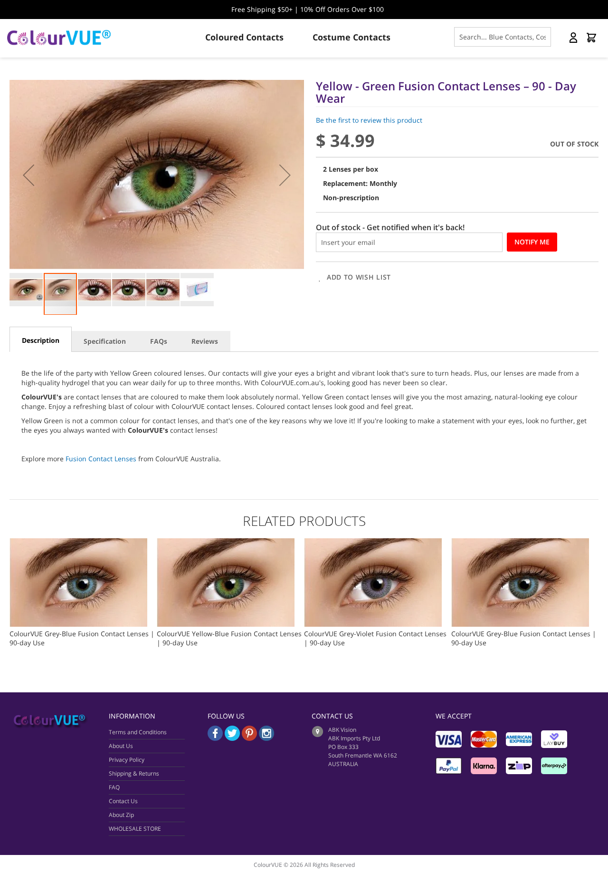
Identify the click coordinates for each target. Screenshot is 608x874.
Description (40, 340)
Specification (105, 341)
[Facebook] (215, 738)
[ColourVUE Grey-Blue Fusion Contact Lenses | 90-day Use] (78, 542)
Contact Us (123, 801)
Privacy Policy (126, 760)
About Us (121, 746)
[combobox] (502, 37)
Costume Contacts (351, 37)
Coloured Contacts (244, 37)
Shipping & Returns (134, 773)
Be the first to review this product (369, 120)
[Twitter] (232, 738)
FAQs (158, 341)
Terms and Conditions (138, 732)
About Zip (121, 815)
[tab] (41, 339)
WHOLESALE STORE (135, 829)
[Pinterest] (250, 738)
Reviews (204, 341)
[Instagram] (266, 738)
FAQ (114, 787)
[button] (29, 175)
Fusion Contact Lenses (101, 458)
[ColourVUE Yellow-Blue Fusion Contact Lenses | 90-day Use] (225, 542)
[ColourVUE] (66, 37)
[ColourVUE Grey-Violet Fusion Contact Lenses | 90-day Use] (373, 542)
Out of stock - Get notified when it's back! (390, 227)
